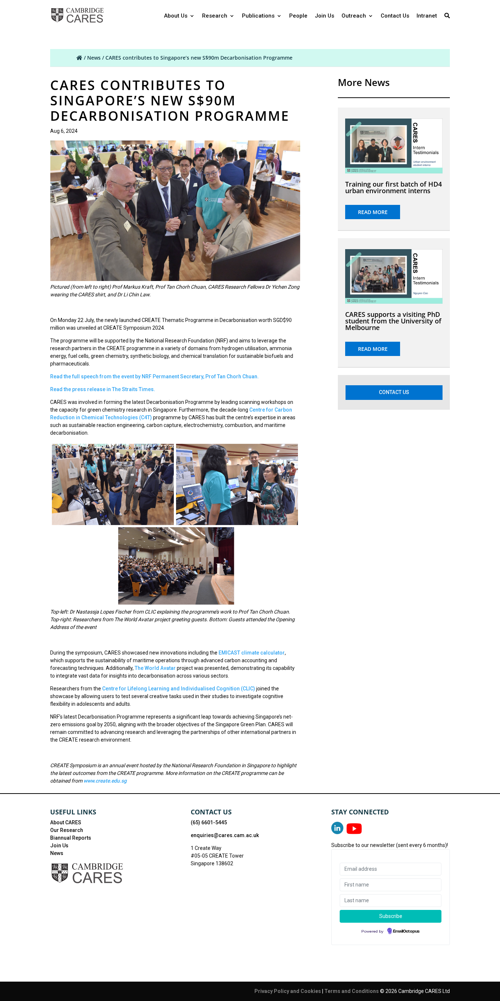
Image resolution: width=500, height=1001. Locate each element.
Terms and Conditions (352, 991)
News (94, 57)
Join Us (324, 16)
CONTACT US (394, 392)
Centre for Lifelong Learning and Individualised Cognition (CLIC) (178, 688)
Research (214, 16)
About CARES (65, 822)
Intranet (427, 16)
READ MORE (373, 212)
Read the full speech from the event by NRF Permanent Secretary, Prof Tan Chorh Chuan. (154, 376)
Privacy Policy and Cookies (288, 991)
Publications (258, 16)
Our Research (66, 830)
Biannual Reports (70, 838)
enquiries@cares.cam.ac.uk (225, 835)
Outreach (354, 16)
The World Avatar (155, 668)
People (298, 16)
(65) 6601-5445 (209, 822)
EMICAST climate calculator (252, 653)
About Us (175, 16)
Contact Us (395, 16)
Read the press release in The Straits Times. (102, 389)
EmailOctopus (406, 931)
